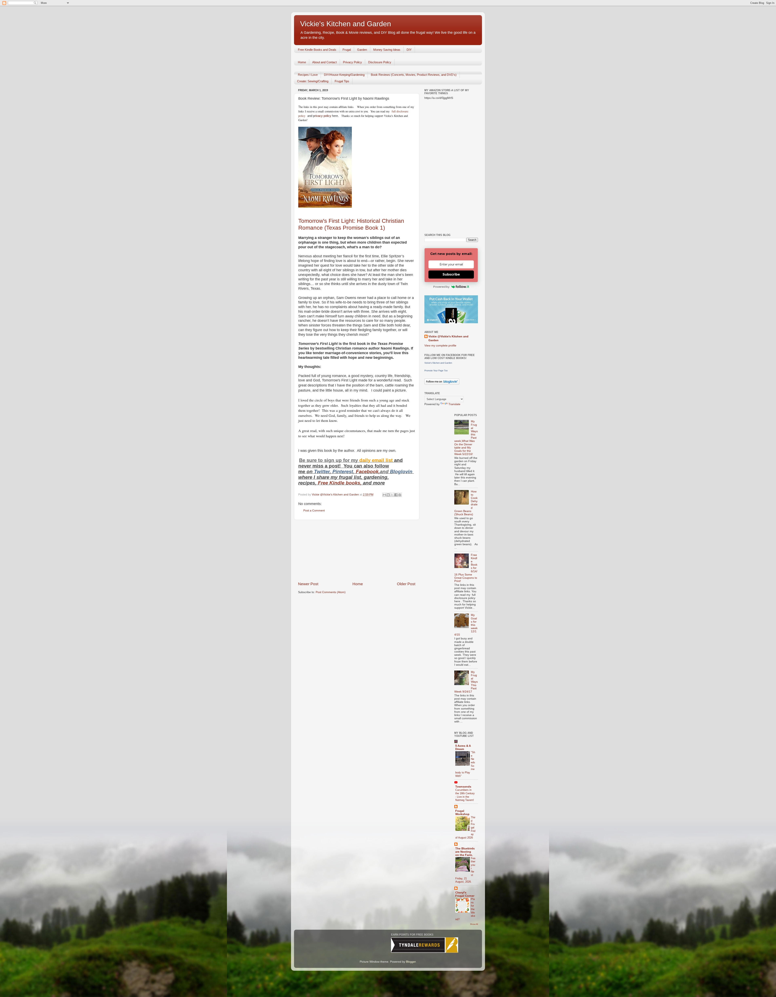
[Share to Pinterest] (400, 495)
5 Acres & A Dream (463, 747)
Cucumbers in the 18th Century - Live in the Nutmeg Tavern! (465, 795)
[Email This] (384, 495)
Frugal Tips (342, 81)
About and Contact (324, 62)
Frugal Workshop (462, 812)
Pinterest (342, 471)
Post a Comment (314, 510)
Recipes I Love (308, 74)
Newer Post (308, 584)
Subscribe (451, 274)
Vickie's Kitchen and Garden (345, 24)
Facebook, (368, 471)
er (327, 471)
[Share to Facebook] (396, 495)
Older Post (406, 584)
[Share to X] (392, 495)
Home (302, 62)
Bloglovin (402, 471)
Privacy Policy (352, 62)
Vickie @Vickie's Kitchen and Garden (448, 338)
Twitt (319, 471)
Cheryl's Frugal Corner (464, 894)
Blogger (411, 961)
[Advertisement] (356, 550)
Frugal (347, 49)
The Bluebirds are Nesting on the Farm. (465, 852)
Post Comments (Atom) (331, 592)
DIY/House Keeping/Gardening (344, 74)
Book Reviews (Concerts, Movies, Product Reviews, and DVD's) (414, 74)
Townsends (463, 786)
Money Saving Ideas (386, 49)
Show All (474, 924)
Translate (454, 404)
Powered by (441, 286)
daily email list (376, 460)
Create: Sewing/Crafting (312, 81)
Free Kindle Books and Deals (317, 49)
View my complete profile (440, 345)
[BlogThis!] (388, 495)
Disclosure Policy (379, 62)
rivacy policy (323, 115)
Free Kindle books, (339, 483)
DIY (409, 49)
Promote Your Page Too (436, 370)
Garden (362, 49)
